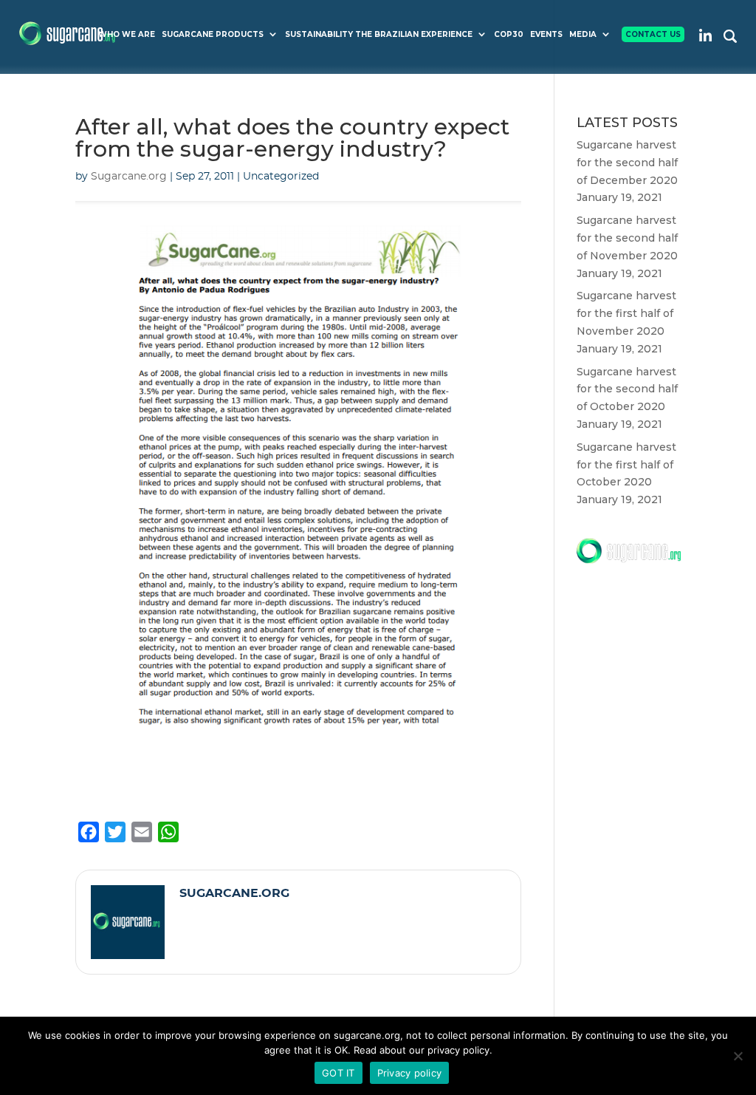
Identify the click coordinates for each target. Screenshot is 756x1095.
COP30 (508, 34)
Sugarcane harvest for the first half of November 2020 (626, 313)
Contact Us (653, 34)
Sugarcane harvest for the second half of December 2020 (627, 162)
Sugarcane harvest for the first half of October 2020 (626, 464)
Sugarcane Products (213, 34)
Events (546, 34)
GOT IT (338, 1073)
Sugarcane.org (129, 176)
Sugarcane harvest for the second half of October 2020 (627, 389)
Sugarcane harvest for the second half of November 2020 (627, 238)
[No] (737, 1055)
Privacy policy (409, 1073)
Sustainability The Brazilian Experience (378, 34)
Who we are (126, 34)
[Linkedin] (705, 35)
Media (583, 34)
